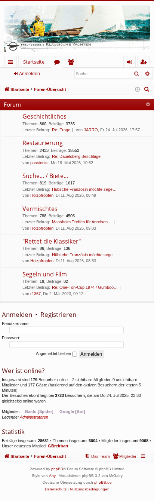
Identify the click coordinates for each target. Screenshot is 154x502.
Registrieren (58, 314)
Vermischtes (40, 209)
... (6, 73)
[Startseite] (77, 28)
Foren (58, 63)
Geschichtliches (44, 116)
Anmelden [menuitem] (131, 63)
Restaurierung (42, 143)
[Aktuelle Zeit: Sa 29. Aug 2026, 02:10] (137, 89)
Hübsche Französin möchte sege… (84, 189)
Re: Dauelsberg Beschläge (76, 156)
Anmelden (29, 73)
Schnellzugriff (12, 63)
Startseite (33, 61)
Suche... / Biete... (45, 176)
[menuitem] (147, 89)
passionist (39, 162)
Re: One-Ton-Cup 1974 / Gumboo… (85, 287)
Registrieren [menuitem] (145, 63)
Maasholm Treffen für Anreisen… (82, 222)
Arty (52, 476)
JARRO (91, 130)
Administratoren (34, 417)
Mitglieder (72, 63)
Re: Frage (61, 130)
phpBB (57, 469)
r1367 (35, 293)
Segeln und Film (44, 274)
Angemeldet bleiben (54, 353)
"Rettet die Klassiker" (51, 241)
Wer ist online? (23, 370)
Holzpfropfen (41, 195)
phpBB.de (103, 482)
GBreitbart (58, 446)
